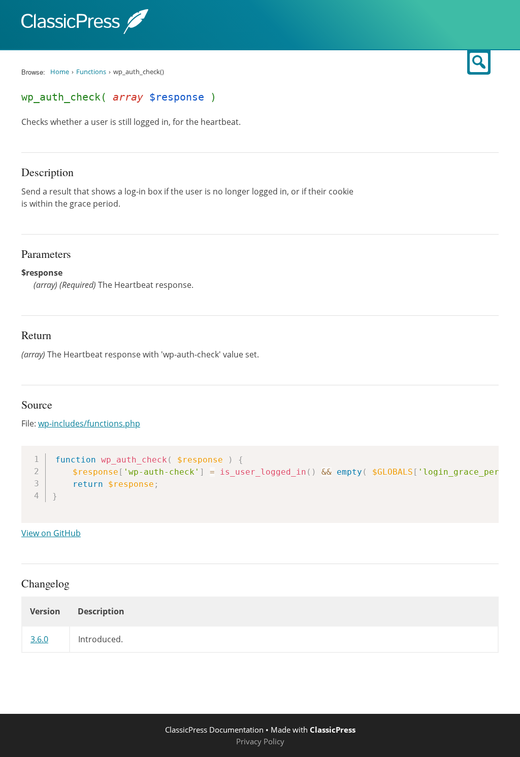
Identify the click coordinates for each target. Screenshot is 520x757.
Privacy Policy (260, 741)
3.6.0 (39, 639)
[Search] (479, 62)
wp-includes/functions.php (89, 423)
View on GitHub (51, 533)
